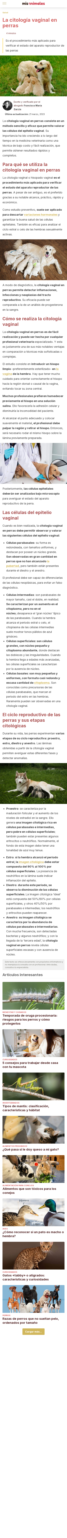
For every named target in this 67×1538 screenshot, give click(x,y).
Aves (5, 1229)
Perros (6, 1315)
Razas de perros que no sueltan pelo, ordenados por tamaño (30, 1321)
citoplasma (42, 682)
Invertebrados (10, 1103)
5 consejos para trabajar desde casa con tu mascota (30, 1065)
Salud (5, 12)
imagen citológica (31, 862)
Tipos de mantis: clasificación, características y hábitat (25, 1108)
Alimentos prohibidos (14, 1146)
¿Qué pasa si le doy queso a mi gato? (30, 1149)
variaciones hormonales (41, 214)
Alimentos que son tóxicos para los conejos (29, 1191)
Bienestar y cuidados (14, 1012)
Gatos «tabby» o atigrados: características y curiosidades (25, 1277)
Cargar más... (33, 1331)
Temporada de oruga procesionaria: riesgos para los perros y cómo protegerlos (29, 1019)
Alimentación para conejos (18, 1185)
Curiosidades (9, 1059)
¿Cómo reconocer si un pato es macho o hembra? (33, 1234)
